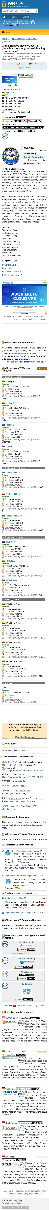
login (36, 730)
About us (8, 268)
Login (14, 17)
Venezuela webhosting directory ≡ (32, 1006)
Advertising (16, 1203)
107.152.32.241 (23, 791)
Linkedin (22, 1207)
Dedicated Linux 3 (14, 516)
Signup (26, 17)
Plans (43, 369)
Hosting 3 (10, 425)
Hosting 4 (10, 446)
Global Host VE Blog (14, 898)
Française (31, 801)
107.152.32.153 (36, 771)
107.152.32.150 (36, 777)
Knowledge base (11, 275)
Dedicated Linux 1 (14, 473)
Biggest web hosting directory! (18, 6)
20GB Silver (11, 542)
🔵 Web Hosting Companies (24, 39)
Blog (13, 1207)
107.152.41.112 (15, 765)
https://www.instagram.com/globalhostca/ (23, 913)
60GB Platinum (12, 580)
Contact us (9, 265)
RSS (27, 1207)
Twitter (9, 1207)
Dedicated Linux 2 (14, 494)
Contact (5, 1203)
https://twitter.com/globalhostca (25, 851)
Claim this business (24, 737)
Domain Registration (33, 157)
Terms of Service (11, 272)
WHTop (5, 39)
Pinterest (18, 1207)
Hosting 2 (10, 403)
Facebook (4, 1207)
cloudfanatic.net (9, 809)
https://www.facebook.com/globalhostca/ (23, 876)
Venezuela (22, 750)
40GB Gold (10, 561)
